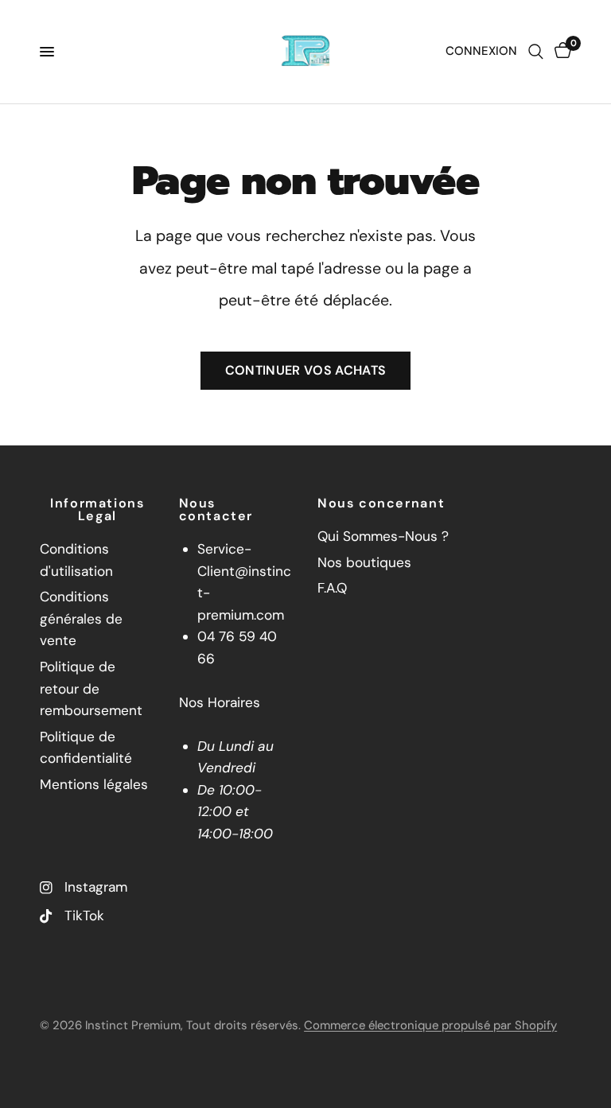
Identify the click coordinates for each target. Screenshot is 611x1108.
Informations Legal (97, 510)
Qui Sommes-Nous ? (383, 536)
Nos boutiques (364, 562)
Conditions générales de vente (81, 618)
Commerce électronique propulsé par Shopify (430, 1025)
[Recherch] (536, 51)
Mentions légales (94, 784)
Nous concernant (381, 503)
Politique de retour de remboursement (91, 688)
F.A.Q (332, 588)
